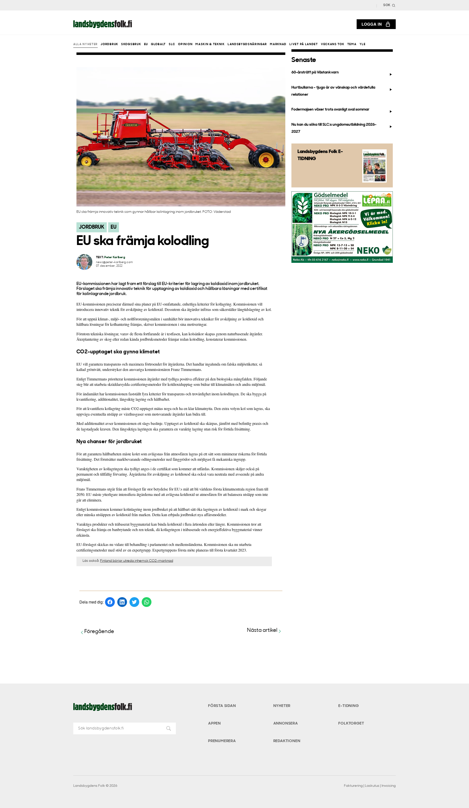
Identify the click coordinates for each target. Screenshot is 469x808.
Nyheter (282, 706)
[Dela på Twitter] (134, 602)
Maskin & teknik (209, 44)
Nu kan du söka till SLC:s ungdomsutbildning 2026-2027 (333, 128)
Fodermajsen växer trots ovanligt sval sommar (330, 110)
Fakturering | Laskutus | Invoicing (370, 786)
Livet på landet (303, 44)
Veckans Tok (332, 44)
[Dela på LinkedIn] (122, 602)
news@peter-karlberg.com (114, 262)
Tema (352, 44)
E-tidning (348, 706)
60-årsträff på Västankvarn (315, 72)
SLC (172, 44)
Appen (214, 724)
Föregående (99, 631)
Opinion (185, 44)
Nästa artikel (262, 630)
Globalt (158, 44)
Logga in (372, 24)
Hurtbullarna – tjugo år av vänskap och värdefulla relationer (333, 91)
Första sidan (222, 706)
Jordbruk (109, 44)
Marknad (278, 44)
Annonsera (285, 724)
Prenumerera (222, 741)
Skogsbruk (131, 44)
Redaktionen (286, 741)
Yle (363, 44)
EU (146, 44)
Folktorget (351, 724)
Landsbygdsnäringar (247, 44)
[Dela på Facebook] (110, 602)
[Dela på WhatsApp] (146, 602)
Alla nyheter (85, 44)
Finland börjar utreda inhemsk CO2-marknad (136, 561)
